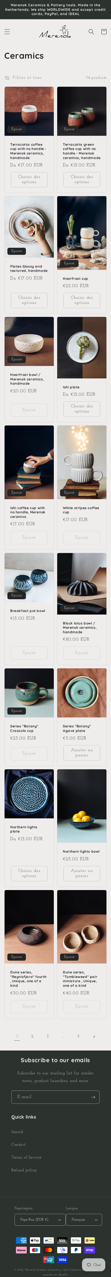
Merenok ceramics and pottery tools (46, 1270)
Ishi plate (71, 387)
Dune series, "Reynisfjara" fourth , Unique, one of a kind (28, 979)
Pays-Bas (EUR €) (34, 1219)
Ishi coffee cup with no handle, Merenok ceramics (28, 512)
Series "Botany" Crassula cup (24, 728)
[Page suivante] (94, 1036)
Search (17, 1132)
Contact (18, 1145)
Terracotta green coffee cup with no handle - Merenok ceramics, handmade (82, 151)
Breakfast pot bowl (27, 611)
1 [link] (17, 1036)
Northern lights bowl (81, 851)
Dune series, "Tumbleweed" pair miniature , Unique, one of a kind (80, 979)
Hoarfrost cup (75, 278)
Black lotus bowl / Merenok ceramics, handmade (79, 627)
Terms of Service (26, 1157)
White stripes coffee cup (81, 510)
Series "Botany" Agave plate (77, 728)
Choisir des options (29, 179)
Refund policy (24, 1170)
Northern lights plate (24, 829)
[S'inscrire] (93, 1097)
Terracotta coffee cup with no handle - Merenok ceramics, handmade (28, 151)
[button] (7, 32)
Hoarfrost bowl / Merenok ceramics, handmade (27, 379)
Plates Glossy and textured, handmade (29, 268)
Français (78, 1219)
